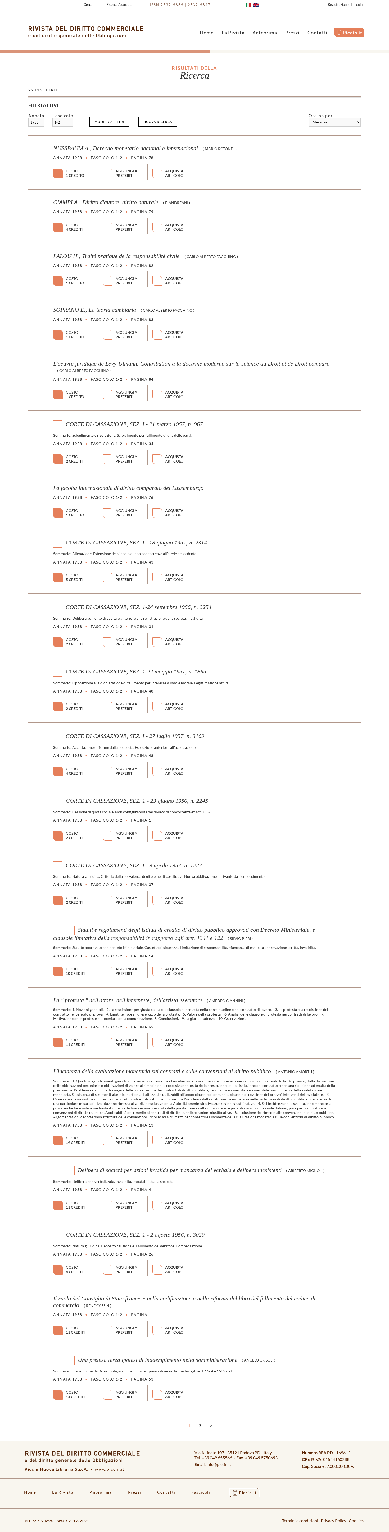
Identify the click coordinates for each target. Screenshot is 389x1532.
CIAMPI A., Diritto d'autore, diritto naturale (105, 202)
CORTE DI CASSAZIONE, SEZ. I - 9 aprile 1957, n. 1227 (134, 865)
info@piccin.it (218, 1464)
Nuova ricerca (157, 122)
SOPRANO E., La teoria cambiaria (94, 310)
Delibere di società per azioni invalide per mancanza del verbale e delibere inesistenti (180, 1170)
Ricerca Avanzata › (120, 4)
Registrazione (338, 4)
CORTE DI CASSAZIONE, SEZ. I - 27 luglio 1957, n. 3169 (135, 736)
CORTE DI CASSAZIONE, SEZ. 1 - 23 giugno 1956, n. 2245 (137, 800)
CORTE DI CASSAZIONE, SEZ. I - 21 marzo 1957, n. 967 (134, 424)
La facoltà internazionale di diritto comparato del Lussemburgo (128, 488)
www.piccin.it (109, 1468)
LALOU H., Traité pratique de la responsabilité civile (116, 256)
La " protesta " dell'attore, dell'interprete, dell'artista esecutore (127, 1000)
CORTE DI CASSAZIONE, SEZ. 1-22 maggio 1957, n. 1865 (136, 671)
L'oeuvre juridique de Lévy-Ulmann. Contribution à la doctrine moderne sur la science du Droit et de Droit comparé (191, 364)
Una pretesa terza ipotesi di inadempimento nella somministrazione (157, 1359)
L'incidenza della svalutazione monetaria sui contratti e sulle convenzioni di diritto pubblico (162, 1071)
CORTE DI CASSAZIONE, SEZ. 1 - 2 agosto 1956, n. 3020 (135, 1234)
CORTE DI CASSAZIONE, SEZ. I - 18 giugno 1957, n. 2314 (136, 542)
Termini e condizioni (300, 1520)
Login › (359, 4)
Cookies (356, 1520)
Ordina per (321, 115)
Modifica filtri (109, 122)
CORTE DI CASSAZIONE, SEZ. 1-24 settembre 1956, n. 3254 (138, 607)
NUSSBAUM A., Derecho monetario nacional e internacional (125, 148)
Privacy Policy (333, 1520)
